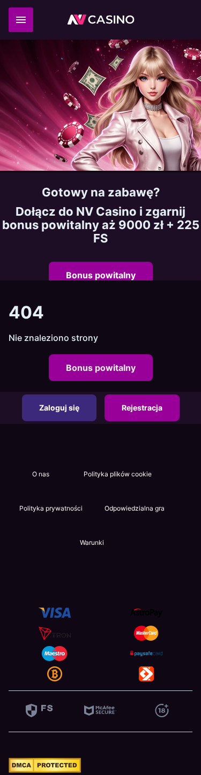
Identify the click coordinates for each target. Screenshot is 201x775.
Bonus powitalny (101, 275)
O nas (40, 474)
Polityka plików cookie (118, 474)
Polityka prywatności (51, 508)
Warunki (92, 542)
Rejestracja (142, 407)
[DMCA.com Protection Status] (45, 769)
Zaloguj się (59, 407)
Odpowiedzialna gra (135, 508)
